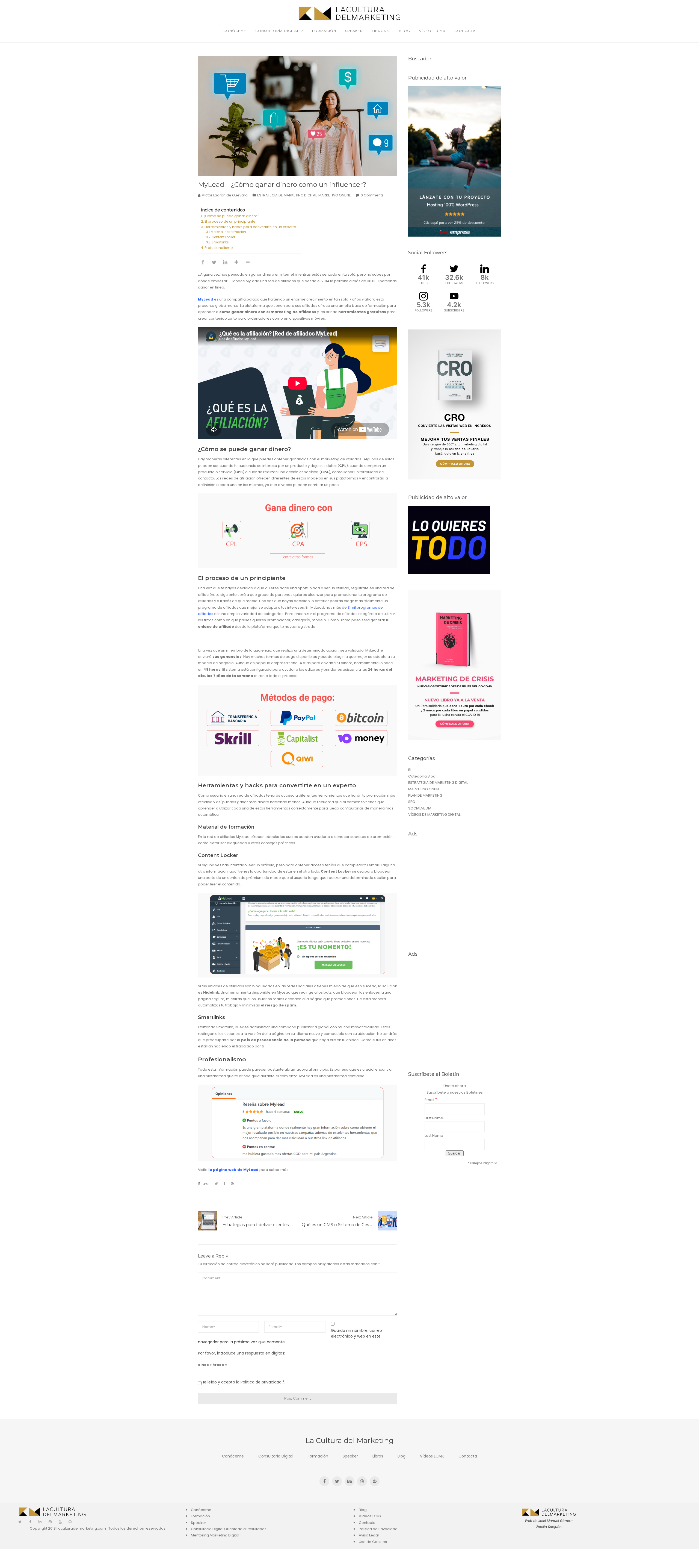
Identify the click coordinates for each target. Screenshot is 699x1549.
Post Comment (297, 1398)
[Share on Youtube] (236, 262)
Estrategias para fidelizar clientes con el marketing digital (280, 1224)
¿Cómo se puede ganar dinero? (231, 216)
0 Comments (372, 195)
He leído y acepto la (243, 1382)
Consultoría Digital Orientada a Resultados (228, 1529)
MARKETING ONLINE (334, 195)
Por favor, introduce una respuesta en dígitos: (241, 1353)
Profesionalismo (219, 247)
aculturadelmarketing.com (82, 1528)
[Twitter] (20, 1521)
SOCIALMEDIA (419, 808)
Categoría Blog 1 (422, 776)
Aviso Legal (369, 1535)
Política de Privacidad (378, 1529)
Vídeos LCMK (432, 1456)
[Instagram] (50, 1521)
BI (409, 769)
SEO (411, 801)
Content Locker (223, 237)
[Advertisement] (454, 893)
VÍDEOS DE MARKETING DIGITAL (434, 814)
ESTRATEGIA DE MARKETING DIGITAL (287, 195)
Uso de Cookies (373, 1541)
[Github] (70, 1521)
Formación (318, 1456)
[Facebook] (30, 1521)
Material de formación (229, 232)
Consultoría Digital (275, 1456)
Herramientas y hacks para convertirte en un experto (250, 227)
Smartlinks (220, 242)
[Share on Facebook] (203, 262)
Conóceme (233, 1456)
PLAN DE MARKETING (425, 795)
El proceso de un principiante (230, 221)
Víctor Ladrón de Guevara (225, 195)
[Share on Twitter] (214, 262)
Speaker (350, 1456)
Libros (377, 1456)
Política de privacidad (261, 1382)
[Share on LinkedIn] (225, 262)
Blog (401, 1456)
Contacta (467, 1456)
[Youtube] (60, 1521)
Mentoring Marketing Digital (215, 1535)
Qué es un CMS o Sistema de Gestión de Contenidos (355, 1224)
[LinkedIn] (40, 1521)
